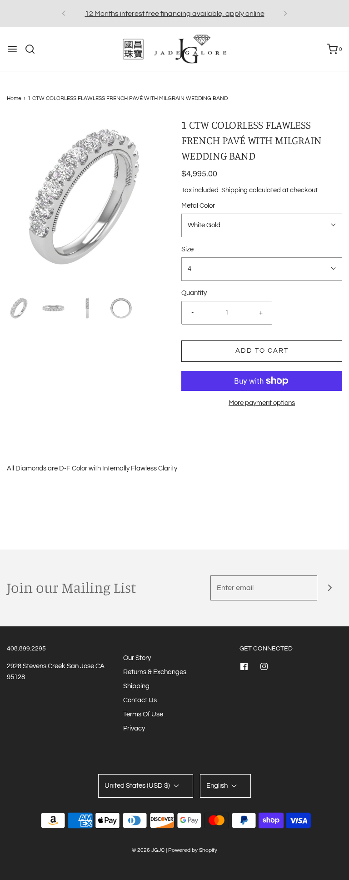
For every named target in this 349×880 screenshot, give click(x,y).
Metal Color (198, 205)
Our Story (137, 658)
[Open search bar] (33, 49)
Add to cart (262, 350)
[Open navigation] (12, 49)
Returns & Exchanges (154, 672)
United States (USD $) (138, 785)
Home (14, 98)
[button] (19, 308)
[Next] (285, 14)
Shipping (234, 190)
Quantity (194, 293)
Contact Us (140, 700)
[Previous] (64, 14)
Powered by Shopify (192, 850)
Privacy (134, 728)
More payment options (262, 403)
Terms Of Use (143, 714)
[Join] (329, 587)
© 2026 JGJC (148, 850)
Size (187, 249)
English (217, 785)
